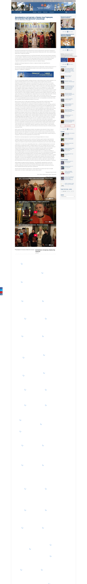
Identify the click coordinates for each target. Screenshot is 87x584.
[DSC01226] (21, 569)
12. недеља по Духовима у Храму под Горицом (69, 99)
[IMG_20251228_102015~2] (22, 301)
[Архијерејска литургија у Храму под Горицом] (24, 249)
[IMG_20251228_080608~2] (30, 549)
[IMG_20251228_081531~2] (25, 510)
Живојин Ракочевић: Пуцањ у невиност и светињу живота (69, 139)
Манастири (45, 12)
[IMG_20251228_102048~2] (42, 273)
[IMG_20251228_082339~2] (22, 445)
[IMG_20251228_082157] (25, 488)
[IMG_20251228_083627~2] (41, 424)
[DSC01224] (42, 569)
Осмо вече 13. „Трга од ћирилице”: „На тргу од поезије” (69, 81)
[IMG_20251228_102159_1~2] (22, 264)
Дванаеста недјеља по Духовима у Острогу (68, 76)
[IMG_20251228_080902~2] (22, 527)
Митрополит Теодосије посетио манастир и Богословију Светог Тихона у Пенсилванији (69, 121)
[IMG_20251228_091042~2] (22, 336)
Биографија (68, 28)
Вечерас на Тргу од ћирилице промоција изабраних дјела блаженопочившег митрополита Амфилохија (69, 178)
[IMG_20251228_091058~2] (43, 336)
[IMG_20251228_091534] (46, 318)
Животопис (68, 47)
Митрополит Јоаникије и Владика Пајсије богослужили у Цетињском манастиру (69, 110)
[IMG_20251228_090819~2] (23, 375)
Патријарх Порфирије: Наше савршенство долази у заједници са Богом (69, 104)
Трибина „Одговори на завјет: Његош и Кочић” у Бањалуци (69, 184)
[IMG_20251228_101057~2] (43, 301)
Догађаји (28, 20)
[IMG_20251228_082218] (22, 465)
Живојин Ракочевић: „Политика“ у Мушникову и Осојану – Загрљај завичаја (69, 149)
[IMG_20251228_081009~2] (43, 527)
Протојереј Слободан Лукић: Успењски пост (69, 144)
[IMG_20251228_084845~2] (46, 389)
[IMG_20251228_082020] (46, 510)
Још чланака (68, 126)
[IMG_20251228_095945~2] (25, 318)
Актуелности (52, 12)
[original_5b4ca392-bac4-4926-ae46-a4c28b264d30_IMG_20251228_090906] (23, 357)
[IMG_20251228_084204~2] (25, 389)
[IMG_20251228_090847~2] (44, 355)
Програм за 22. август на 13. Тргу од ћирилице (69, 167)
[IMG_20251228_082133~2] (46, 488)
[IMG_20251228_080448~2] (50, 545)
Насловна (34, 12)
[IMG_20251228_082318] (43, 465)
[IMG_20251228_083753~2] (46, 405)
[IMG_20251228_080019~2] (50, 556)
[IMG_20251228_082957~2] (20, 431)
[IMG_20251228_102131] (22, 282)
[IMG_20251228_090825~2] (44, 373)
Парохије (39, 12)
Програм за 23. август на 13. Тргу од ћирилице (69, 115)
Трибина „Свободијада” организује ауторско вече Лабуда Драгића (69, 172)
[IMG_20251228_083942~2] (25, 405)
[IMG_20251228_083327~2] (20, 420)
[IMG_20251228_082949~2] (43, 445)
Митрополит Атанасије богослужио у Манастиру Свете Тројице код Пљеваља (69, 94)
